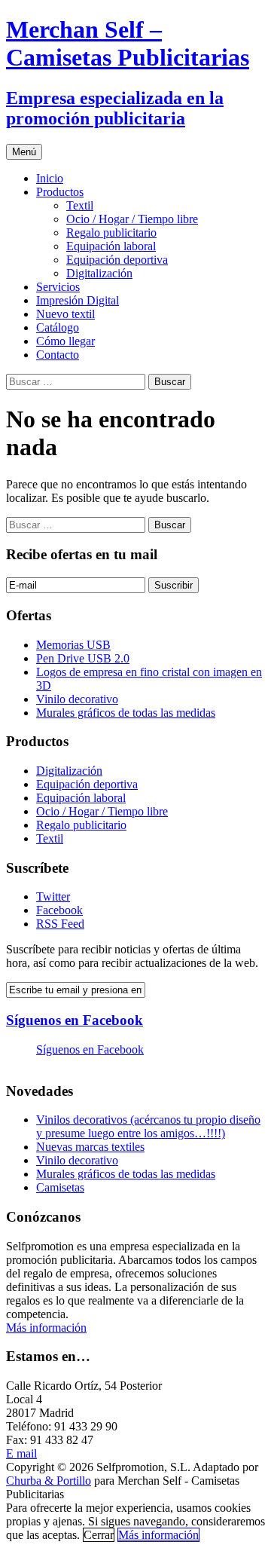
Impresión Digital (77, 300)
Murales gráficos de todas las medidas (125, 712)
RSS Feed (60, 923)
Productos (60, 191)
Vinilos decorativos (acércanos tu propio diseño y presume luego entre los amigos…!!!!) (148, 1126)
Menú (24, 152)
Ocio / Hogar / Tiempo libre (132, 219)
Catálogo (57, 327)
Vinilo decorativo (77, 699)
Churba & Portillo (48, 1480)
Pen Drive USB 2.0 (82, 658)
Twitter (53, 896)
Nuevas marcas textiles (90, 1146)
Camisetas (60, 1187)
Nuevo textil (65, 313)
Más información (46, 1327)
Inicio (49, 178)
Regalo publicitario (111, 232)
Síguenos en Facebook (74, 1020)
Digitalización (99, 273)
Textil (79, 205)
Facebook (59, 910)
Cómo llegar (65, 341)
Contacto (57, 354)
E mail (21, 1453)
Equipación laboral (111, 246)
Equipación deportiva (117, 259)
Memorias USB (73, 644)
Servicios (58, 286)
